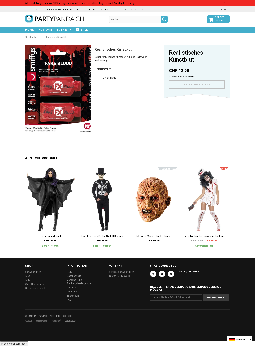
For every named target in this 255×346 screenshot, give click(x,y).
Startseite (31, 37)
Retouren (72, 287)
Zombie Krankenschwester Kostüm (204, 236)
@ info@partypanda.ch (121, 271)
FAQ (69, 299)
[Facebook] (153, 274)
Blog (27, 276)
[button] (239, 339)
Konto (224, 9)
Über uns (72, 291)
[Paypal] (56, 320)
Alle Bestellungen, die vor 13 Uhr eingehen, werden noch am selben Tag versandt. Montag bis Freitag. (80, 3)
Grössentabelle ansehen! (181, 76)
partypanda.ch (33, 271)
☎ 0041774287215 (119, 276)
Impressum (73, 295)
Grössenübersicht (35, 288)
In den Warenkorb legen (14, 343)
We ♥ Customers (34, 284)
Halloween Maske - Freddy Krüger (153, 236)
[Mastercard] (42, 320)
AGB (69, 271)
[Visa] (28, 320)
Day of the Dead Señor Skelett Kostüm (102, 236)
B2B (27, 280)
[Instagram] (171, 274)
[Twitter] (162, 274)
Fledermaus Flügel (51, 236)
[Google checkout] (70, 320)
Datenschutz (74, 276)
